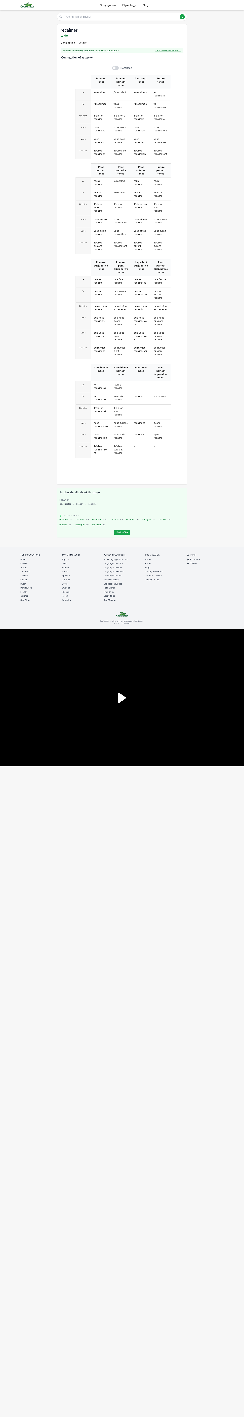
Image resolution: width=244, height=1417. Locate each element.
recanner (98, 524)
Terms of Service (153, 575)
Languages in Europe (114, 571)
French (79, 504)
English (23, 579)
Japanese (25, 571)
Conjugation (108, 5)
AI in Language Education (116, 559)
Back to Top (122, 532)
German (24, 596)
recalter (65, 524)
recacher (82, 519)
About (148, 563)
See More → (110, 600)
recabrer (65, 519)
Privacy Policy (152, 579)
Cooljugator (65, 504)
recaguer (148, 519)
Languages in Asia (113, 575)
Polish (65, 596)
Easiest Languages (113, 584)
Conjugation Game (154, 571)
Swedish (66, 588)
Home (148, 559)
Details (83, 42)
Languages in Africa (113, 563)
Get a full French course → (168, 50)
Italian (65, 571)
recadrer (99, 519)
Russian (24, 563)
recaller (165, 519)
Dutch (23, 584)
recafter (132, 519)
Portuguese (26, 588)
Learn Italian (109, 596)
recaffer (117, 519)
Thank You (109, 592)
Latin (64, 563)
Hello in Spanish (111, 579)
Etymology (129, 5)
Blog (145, 5)
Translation (126, 67)
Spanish (24, 575)
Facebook (195, 559)
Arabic (23, 567)
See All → (25, 600)
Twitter (193, 563)
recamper (82, 524)
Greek (23, 559)
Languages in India (113, 567)
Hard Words (109, 588)
